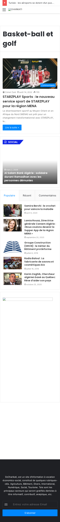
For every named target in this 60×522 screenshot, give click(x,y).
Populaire (9, 195)
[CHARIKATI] (15, 9)
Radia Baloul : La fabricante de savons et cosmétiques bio (39, 261)
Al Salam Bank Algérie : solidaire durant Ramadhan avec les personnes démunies (26, 176)
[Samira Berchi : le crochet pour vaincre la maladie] (13, 210)
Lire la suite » (12, 127)
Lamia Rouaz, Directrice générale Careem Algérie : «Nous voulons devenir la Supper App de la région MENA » (40, 227)
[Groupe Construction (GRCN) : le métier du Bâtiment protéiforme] (13, 247)
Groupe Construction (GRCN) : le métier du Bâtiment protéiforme (38, 246)
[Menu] (4, 11)
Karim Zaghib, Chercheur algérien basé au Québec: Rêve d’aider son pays (40, 277)
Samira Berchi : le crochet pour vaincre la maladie (40, 207)
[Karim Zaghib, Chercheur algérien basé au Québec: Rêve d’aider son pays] (13, 279)
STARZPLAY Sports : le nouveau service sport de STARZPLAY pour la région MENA (28, 101)
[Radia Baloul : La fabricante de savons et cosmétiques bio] (13, 263)
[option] (30, 166)
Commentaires (47, 195)
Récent (27, 195)
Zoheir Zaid (10, 92)
